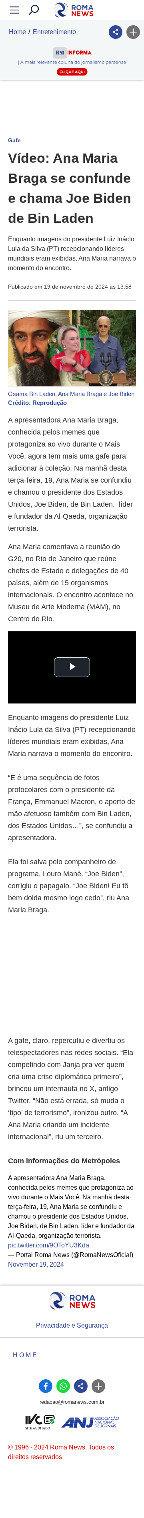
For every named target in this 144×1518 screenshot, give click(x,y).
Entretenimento (54, 31)
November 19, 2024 (36, 1264)
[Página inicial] (72, 1301)
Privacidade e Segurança (72, 1325)
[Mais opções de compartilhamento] (133, 32)
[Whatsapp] (63, 1386)
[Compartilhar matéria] (115, 32)
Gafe (14, 140)
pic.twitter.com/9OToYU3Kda (48, 1245)
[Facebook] (45, 1386)
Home (17, 31)
